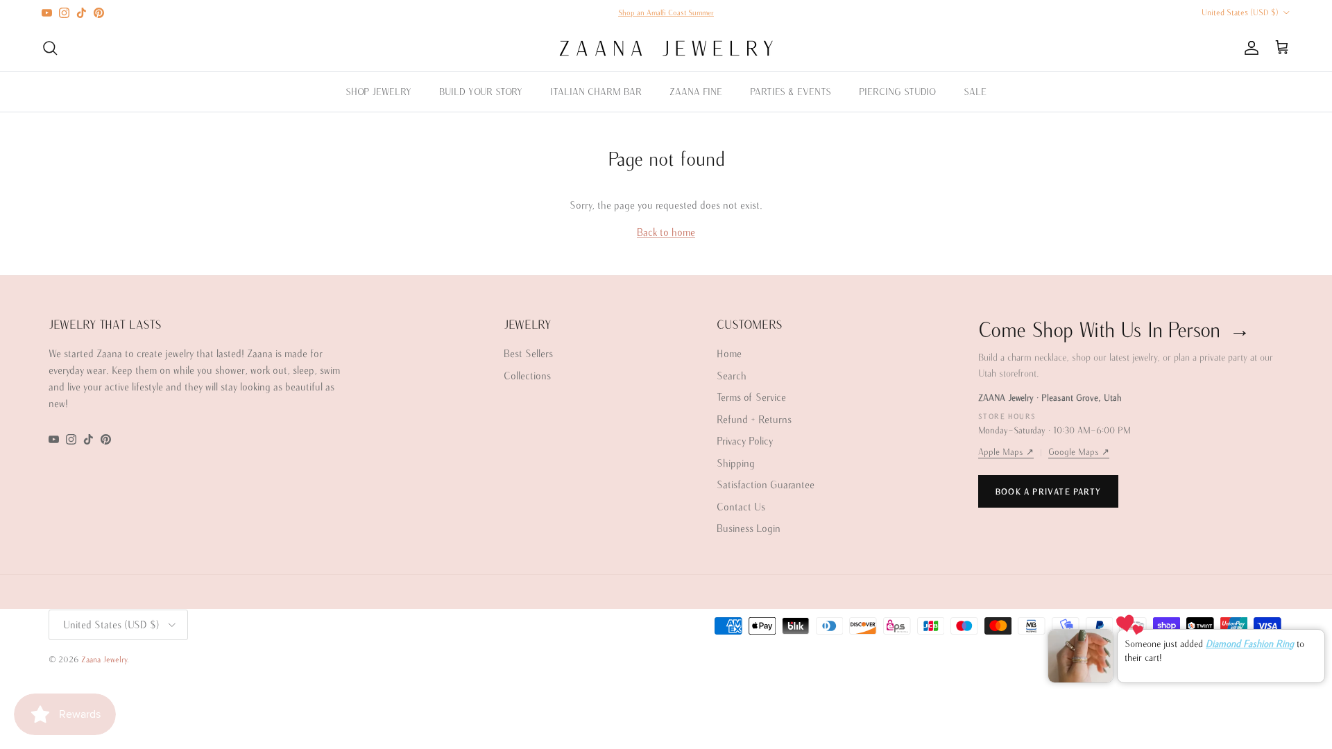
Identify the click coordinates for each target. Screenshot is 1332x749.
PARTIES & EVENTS (790, 91)
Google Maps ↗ (1078, 452)
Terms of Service (751, 397)
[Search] (50, 48)
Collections (527, 375)
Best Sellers (528, 353)
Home (729, 353)
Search (731, 375)
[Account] (1249, 48)
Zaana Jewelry (104, 659)
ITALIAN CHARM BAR (596, 91)
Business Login (748, 528)
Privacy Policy (745, 441)
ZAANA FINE (695, 91)
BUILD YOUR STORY (480, 91)
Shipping (736, 463)
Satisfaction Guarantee (765, 484)
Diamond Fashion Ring (1250, 643)
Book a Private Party (1048, 491)
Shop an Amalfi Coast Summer (666, 12)
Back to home (666, 232)
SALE (975, 91)
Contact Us (741, 507)
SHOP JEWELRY (378, 91)
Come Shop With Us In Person (1114, 329)
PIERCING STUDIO (897, 91)
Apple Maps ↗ (1006, 452)
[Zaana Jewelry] (666, 48)
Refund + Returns (754, 419)
